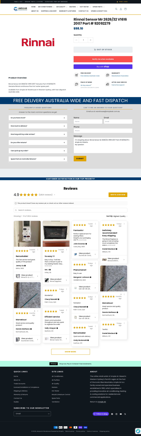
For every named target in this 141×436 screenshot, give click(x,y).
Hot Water (55, 391)
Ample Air (102, 402)
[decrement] (76, 40)
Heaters (54, 387)
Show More (48, 265)
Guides (16, 402)
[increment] (90, 40)
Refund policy (69, 431)
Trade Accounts (19, 384)
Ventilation (56, 402)
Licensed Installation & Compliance (26, 387)
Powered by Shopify (57, 431)
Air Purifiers (56, 380)
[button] (46, 7)
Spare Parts (56, 398)
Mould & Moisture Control (61, 395)
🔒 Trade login (122, 1)
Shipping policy (105, 431)
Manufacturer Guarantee (120, 76)
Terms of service (92, 431)
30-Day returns (86, 85)
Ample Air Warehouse (44, 431)
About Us (17, 380)
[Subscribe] (48, 413)
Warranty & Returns (21, 395)
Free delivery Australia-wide (90, 76)
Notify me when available (103, 59)
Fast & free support (118, 85)
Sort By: (109, 216)
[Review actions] (37, 249)
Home (16, 376)
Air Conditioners (57, 376)
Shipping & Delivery (20, 391)
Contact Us (18, 398)
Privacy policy (80, 431)
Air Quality (55, 384)
